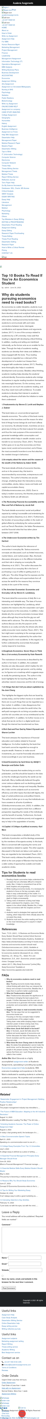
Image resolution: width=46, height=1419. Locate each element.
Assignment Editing (9, 227)
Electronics (6, 160)
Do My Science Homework (11, 185)
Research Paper (8, 244)
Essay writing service (9, 1326)
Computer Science (9, 157)
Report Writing (7, 1344)
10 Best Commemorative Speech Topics (15, 1136)
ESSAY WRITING (8, 196)
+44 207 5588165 (8, 20)
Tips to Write (6, 151)
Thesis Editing (7, 236)
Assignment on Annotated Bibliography (16, 86)
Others (4, 216)
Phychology (6, 211)
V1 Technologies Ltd (31, 1418)
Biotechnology (7, 101)
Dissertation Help (8, 137)
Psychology (6, 92)
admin (7, 287)
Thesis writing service (10, 1347)
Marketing (5, 213)
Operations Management (11, 64)
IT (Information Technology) (12, 154)
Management (7, 205)
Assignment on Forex (10, 132)
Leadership (6, 55)
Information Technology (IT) (12, 61)
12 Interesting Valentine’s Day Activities (14, 1200)
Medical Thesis (7, 174)
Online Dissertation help (11, 1323)
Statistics (5, 95)
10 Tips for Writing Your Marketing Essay (15, 1190)
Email (5, 1264)
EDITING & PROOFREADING (13, 222)
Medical (5, 208)
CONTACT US (7, 253)
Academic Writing (8, 1349)
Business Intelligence (9, 129)
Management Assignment (11, 58)
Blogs (14, 9)
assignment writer (21, 1061)
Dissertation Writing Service (12, 1320)
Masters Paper (7, 146)
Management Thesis (9, 171)
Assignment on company (11, 109)
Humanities (6, 120)
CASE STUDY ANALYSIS (11, 112)
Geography (6, 117)
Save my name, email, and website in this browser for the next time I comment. (19, 1280)
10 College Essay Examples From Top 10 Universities (20, 1146)
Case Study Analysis (9, 1317)
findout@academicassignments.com (17, 1364)
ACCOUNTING (7, 75)
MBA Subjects (7, 67)
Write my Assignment (10, 36)
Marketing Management (11, 47)
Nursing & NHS (7, 89)
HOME (4, 27)
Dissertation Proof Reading (12, 225)
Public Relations (8, 98)
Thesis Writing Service (10, 168)
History (4, 123)
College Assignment (9, 115)
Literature (5, 202)
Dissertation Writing (9, 149)
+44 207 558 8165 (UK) (12, 1362)
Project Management (9, 50)
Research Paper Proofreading (13, 233)
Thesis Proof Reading (10, 239)
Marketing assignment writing (13, 1341)
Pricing (4, 250)
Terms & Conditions (9, 1367)
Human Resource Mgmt (11, 44)
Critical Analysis (7, 191)
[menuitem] (23, 1103)
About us (5, 30)
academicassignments (10, 15)
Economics (6, 78)
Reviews (5, 1370)
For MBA (5, 41)
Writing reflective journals (11, 1329)
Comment (6, 1224)
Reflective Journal (8, 180)
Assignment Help (8, 39)
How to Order (7, 33)
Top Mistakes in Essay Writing (13, 219)
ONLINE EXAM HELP (10, 106)
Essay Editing (7, 230)
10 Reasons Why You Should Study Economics (17, 1180)
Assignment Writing (9, 81)
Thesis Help (6, 165)
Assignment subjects (9, 1338)
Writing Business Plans (10, 70)
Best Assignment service (11, 1352)
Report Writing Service (10, 177)
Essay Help (6, 199)
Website (5, 1270)
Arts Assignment (8, 84)
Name (5, 1257)
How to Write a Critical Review (13, 247)
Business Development (10, 72)
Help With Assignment (10, 134)
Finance (5, 53)
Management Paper (9, 140)
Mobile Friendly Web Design (10, 1418)
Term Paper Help (8, 182)
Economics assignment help (13, 1067)
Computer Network (9, 163)
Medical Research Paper (11, 143)
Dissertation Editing (9, 242)
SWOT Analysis (7, 194)
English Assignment (9, 126)
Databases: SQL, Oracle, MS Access (15, 188)
